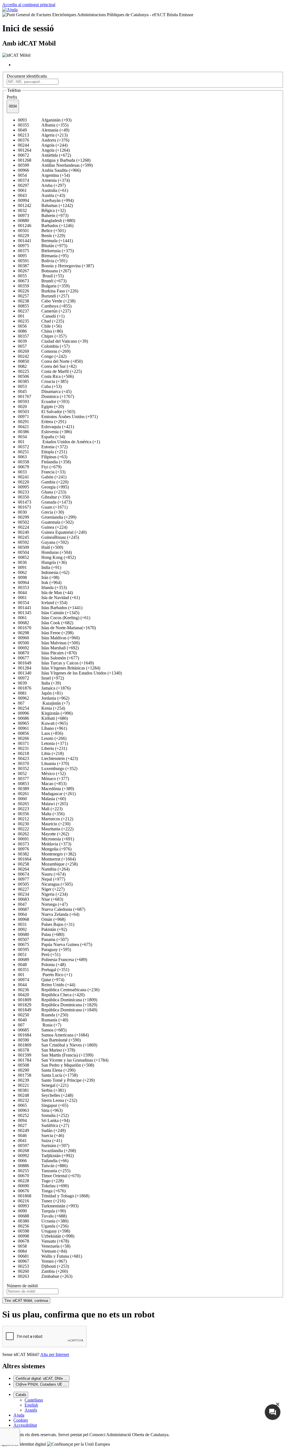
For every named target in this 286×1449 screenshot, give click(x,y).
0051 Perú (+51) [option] (39, 954)
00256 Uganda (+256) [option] (43, 1226)
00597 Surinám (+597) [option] (43, 1145)
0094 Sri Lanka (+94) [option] (44, 1120)
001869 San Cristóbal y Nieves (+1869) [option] (57, 1045)
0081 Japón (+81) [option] (40, 693)
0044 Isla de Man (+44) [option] (45, 592)
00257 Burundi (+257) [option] (43, 296)
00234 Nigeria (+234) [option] (43, 894)
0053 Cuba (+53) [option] (40, 386)
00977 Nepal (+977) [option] (41, 879)
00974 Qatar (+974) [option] (41, 979)
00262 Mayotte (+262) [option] (43, 833)
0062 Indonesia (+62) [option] (43, 572)
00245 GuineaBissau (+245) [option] (48, 537)
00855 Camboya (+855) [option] (45, 306)
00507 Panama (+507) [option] (43, 939)
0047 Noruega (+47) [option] (43, 904)
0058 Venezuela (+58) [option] (44, 1246)
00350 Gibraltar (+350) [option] (44, 497)
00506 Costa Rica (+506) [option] (46, 376)
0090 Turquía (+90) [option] (42, 1211)
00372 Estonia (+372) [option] (43, 446)
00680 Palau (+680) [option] (41, 934)
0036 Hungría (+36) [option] (42, 562)
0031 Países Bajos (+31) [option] (46, 924)
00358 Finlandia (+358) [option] (44, 461)
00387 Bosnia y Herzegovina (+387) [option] (56, 265)
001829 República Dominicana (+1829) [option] (57, 1004)
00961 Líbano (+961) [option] (42, 728)
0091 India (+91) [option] (39, 567)
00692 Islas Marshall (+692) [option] (48, 647)
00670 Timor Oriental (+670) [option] (49, 1175)
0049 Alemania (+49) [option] (43, 130)
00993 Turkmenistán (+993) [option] (48, 1205)
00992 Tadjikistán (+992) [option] (46, 1155)
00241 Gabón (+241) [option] (42, 477)
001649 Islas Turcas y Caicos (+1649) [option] (56, 663)
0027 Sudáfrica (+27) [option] (43, 1125)
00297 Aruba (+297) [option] (42, 185)
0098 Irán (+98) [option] (38, 577)
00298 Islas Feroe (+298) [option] (45, 632)
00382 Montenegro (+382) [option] (47, 854)
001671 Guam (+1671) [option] (43, 507)
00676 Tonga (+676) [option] (42, 1190)
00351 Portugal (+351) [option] (43, 969)
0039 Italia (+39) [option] (39, 683)
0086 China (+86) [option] (40, 331)
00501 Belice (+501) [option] (42, 230)
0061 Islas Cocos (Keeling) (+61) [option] (54, 617)
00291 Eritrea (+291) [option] (42, 421)
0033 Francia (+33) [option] (41, 472)
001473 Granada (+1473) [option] (45, 502)
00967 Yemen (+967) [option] (42, 1261)
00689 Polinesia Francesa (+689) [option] (52, 959)
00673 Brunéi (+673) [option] (42, 280)
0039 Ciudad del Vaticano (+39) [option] (53, 341)
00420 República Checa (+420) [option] (51, 994)
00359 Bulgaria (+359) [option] (44, 285)
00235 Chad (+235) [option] (41, 321)
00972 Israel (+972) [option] (41, 678)
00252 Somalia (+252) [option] (43, 1115)
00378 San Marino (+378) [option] (46, 1050)
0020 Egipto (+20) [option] (41, 406)
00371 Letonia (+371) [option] (43, 743)
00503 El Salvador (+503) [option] (46, 411)
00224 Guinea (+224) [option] (42, 527)
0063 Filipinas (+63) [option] (42, 456)
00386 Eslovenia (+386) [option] (45, 431)
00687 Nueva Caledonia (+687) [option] (51, 909)
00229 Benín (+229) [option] (41, 235)
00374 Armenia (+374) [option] (44, 180)
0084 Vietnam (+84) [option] (42, 1251)
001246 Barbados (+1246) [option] (45, 225)
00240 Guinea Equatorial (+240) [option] (52, 532)
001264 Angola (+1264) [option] (44, 150)
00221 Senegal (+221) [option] (43, 1085)
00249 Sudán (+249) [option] (42, 1130)
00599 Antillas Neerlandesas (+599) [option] (55, 165)
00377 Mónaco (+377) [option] (43, 778)
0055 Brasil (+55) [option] (41, 275)
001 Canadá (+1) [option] (41, 316)
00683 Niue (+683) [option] (40, 899)
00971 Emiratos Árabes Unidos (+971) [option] (58, 416)
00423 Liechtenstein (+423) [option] (48, 758)
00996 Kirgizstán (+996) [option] (45, 713)
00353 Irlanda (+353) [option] (42, 587)
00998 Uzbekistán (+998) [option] (46, 1236)
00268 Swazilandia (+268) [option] (47, 1150)
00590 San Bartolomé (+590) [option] (49, 1040)
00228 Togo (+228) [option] (41, 1180)
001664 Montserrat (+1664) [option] (47, 859)
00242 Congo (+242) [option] (42, 356)
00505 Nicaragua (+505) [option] (45, 884)
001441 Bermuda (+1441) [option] (45, 240)
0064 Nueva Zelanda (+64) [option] (48, 914)
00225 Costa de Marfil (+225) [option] (50, 371)
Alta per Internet (54, 1354)
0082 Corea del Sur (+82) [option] (47, 366)
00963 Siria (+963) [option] (40, 1110)
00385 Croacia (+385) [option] (43, 381)
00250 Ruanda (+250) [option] (43, 1014)
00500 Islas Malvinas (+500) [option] (49, 642)
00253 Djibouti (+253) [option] (43, 1266)
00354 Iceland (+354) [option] (42, 602)
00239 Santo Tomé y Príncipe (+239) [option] (56, 1080)
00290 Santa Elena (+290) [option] (46, 1070)
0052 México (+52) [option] (42, 773)
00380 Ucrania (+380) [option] (43, 1221)
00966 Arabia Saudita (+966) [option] (49, 170)
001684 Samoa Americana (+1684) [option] (53, 1035)
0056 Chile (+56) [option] (40, 326)
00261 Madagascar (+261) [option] (47, 793)
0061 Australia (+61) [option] (43, 190)
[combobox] (13, 106)
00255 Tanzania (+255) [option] (44, 1170)
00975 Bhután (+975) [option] (42, 245)
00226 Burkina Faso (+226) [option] (48, 291)
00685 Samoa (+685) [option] (42, 1030)
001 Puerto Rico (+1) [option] (45, 974)
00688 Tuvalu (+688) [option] (42, 1216)
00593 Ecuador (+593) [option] (43, 401)
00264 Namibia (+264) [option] (44, 869)
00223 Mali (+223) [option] (40, 808)
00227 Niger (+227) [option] (41, 889)
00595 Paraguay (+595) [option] (44, 949)
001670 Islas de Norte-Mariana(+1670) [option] (57, 627)
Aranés (31, 1410)
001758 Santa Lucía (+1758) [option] (48, 1075)
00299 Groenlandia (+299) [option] (47, 517)
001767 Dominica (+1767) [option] (46, 396)
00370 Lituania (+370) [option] (43, 763)
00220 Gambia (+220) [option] (43, 482)
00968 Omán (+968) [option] (41, 919)
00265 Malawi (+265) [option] (43, 803)
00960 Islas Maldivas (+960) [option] (49, 637)
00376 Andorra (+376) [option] (43, 140)
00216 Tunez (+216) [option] (41, 1200)
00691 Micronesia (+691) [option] (46, 838)
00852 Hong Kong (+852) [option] (47, 557)
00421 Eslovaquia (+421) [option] (46, 426)
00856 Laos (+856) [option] (40, 733)
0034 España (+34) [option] (41, 436)
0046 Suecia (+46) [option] (41, 1135)
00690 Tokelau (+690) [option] (43, 1185)
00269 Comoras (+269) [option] (44, 351)
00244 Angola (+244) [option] (43, 145)
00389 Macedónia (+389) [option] (46, 788)
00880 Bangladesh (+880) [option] (46, 220)
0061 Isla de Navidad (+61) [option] (49, 597)
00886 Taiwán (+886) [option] (43, 1165)
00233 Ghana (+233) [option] (42, 492)
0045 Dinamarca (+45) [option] (45, 391)
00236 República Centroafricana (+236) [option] (58, 989)
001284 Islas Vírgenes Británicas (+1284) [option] (59, 668)
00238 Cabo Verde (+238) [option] (46, 301)
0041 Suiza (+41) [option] (40, 1140)
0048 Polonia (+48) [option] (42, 964)
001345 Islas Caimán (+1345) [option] (48, 612)
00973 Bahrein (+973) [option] (43, 215)
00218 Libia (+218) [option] (41, 753)
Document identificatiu (27, 76)
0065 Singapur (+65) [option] (43, 1105)
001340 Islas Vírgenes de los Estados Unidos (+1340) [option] (70, 673)
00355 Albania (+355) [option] (43, 125)
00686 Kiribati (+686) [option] (43, 718)
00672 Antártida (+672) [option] (44, 155)
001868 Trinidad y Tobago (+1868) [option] (53, 1195)
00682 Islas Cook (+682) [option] (45, 622)
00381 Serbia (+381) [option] (42, 1090)
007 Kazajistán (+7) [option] (44, 703)
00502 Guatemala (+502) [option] (45, 522)
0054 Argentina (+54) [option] (44, 175)
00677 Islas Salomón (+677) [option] (48, 658)
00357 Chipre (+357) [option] (42, 336)
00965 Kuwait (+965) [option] (43, 723)
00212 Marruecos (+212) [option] (45, 818)
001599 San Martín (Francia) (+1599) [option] (55, 1055)
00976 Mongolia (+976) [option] (45, 849)
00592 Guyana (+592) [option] (43, 542)
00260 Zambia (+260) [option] (43, 1271)
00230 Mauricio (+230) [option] (44, 823)
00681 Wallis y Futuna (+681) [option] (50, 1256)
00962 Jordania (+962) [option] (43, 698)
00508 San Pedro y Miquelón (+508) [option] (56, 1065)
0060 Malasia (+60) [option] (42, 798)
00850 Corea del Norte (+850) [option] (50, 361)
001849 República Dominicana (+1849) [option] (57, 1009)
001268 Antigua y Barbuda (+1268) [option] (54, 160)
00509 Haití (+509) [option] (40, 547)
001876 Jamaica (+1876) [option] (44, 688)
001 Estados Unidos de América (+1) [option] (59, 441)
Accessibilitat (25, 1425)
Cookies (20, 1420)
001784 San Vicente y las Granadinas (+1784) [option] (63, 1060)
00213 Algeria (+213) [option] (43, 135)
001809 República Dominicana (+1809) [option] (57, 999)
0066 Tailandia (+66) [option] (43, 1160)
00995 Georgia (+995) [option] (43, 487)
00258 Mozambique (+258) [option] (48, 864)
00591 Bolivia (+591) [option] (42, 260)
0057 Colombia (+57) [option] (44, 346)
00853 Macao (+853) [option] (42, 783)
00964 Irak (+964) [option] (39, 582)
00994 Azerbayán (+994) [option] (46, 200)
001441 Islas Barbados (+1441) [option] (50, 607)
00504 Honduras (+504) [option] (45, 552)
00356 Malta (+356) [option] (41, 813)
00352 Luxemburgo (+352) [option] (47, 768)
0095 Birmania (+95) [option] (43, 255)
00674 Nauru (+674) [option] (42, 874)
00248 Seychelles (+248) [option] (45, 1095)
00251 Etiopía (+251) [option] (42, 451)
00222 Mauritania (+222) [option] (45, 828)
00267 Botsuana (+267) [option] (44, 270)
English (31, 1405)
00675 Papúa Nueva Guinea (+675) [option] (55, 944)
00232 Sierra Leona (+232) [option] (47, 1100)
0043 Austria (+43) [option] (41, 195)
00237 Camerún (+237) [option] (44, 311)
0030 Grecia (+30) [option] (41, 512)
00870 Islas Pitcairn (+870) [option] (47, 652)
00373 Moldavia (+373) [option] (44, 844)
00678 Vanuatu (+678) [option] (43, 1241)
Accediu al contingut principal (28, 4)
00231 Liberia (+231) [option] (42, 748)
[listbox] (143, 698)
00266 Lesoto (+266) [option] (42, 738)
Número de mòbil (22, 1285)
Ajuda (18, 1415)
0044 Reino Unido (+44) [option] (46, 984)
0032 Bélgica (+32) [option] (42, 210)
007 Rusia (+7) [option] (39, 1025)
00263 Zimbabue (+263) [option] (45, 1276)
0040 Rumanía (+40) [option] (43, 1019)
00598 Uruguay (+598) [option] (44, 1231)
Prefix (12, 97)
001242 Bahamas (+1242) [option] (45, 205)
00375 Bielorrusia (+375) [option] (46, 250)
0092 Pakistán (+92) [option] (42, 929)
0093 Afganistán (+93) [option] (45, 120)
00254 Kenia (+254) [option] (41, 708)
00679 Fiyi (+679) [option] (39, 466)
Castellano (34, 1400)
